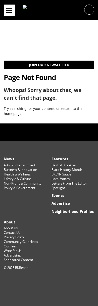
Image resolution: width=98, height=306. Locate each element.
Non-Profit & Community (22, 183)
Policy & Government (19, 188)
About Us (11, 228)
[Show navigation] (9, 10)
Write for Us (12, 251)
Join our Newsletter (49, 64)
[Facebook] (38, 132)
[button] (89, 9)
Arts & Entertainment (19, 165)
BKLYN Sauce (61, 174)
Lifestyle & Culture (17, 179)
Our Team (11, 246)
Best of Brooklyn (64, 165)
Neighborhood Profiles (73, 211)
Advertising (12, 255)
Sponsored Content (18, 260)
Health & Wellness (17, 174)
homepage (13, 113)
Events (58, 195)
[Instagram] (49, 132)
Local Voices (61, 179)
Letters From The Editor (69, 183)
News (9, 159)
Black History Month (67, 170)
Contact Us (12, 233)
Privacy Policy (14, 237)
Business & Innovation (20, 170)
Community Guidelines (21, 242)
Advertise (61, 203)
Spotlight (58, 188)
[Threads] (60, 132)
